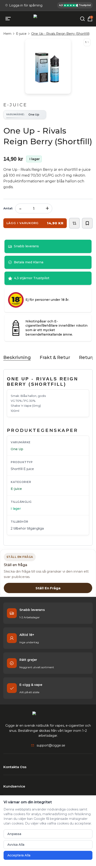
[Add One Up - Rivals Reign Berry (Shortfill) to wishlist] (87, 223)
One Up (17, 449)
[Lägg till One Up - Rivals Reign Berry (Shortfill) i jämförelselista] (74, 223)
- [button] (20, 208)
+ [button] (47, 208)
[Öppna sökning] (82, 18)
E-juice (21, 34)
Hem (7, 34)
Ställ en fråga (48, 588)
